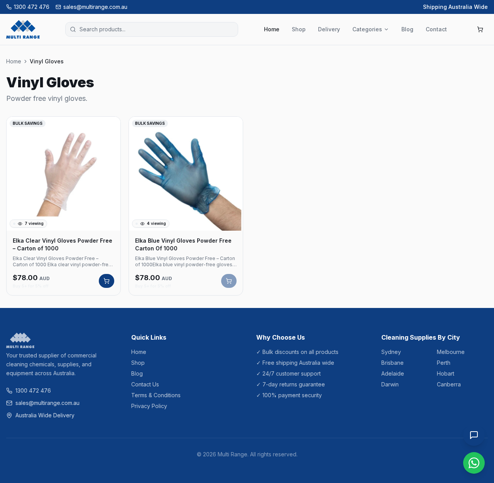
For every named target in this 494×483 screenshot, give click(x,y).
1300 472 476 (31, 6)
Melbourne (451, 352)
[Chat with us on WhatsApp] (474, 463)
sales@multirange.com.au (95, 6)
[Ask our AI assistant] (474, 435)
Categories (367, 29)
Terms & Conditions (156, 395)
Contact (436, 29)
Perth (443, 362)
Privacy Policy (149, 406)
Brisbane (392, 362)
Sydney (391, 352)
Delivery (329, 29)
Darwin (390, 384)
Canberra (449, 384)
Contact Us (145, 384)
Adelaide (392, 373)
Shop (299, 29)
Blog (407, 29)
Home (271, 29)
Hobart (445, 373)
